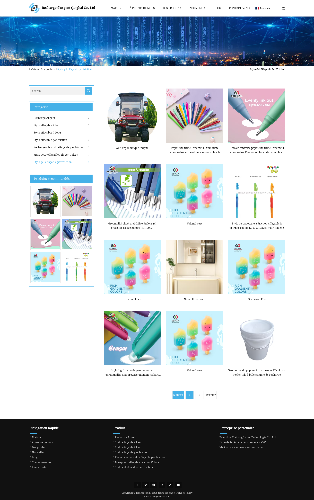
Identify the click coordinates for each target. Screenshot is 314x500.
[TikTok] (170, 485)
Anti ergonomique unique (132, 148)
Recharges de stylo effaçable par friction (59, 147)
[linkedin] (162, 485)
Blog (217, 8)
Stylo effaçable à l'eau (47, 132)
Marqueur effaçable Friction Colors (56, 154)
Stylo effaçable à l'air (47, 125)
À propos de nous (142, 8)
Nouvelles (198, 8)
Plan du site (39, 467)
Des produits (172, 8)
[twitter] (145, 485)
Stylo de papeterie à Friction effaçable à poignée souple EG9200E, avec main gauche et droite (256, 226)
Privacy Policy (184, 492)
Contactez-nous (241, 8)
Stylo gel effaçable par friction (53, 162)
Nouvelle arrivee (194, 299)
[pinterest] (153, 485)
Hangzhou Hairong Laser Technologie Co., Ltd (247, 437)
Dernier (211, 395)
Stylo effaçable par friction (50, 140)
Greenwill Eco (132, 299)
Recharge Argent (44, 118)
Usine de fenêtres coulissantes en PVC (242, 442)
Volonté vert (194, 223)
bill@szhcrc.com (161, 496)
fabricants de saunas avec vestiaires (241, 447)
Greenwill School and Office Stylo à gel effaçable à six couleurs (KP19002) (132, 226)
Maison (116, 8)
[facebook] (137, 485)
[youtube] (178, 485)
